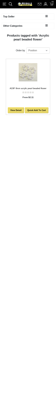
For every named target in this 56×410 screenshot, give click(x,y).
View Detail (16, 110)
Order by (20, 50)
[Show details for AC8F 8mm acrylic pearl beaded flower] (28, 72)
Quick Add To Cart (36, 110)
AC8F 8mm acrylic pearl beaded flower (28, 88)
